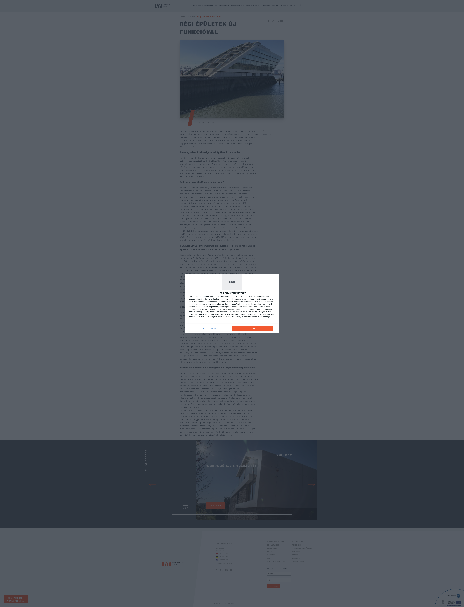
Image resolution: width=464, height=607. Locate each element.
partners (202, 296)
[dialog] (232, 303)
